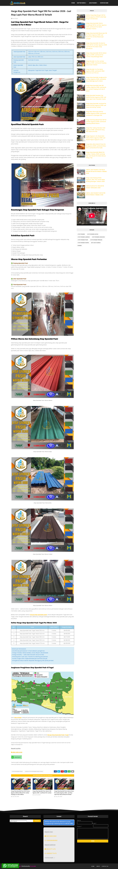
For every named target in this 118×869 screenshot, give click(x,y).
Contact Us (105, 866)
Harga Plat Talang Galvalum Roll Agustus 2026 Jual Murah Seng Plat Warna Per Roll (95, 129)
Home (92, 866)
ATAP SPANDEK (81, 234)
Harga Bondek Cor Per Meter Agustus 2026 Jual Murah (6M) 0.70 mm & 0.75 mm (95, 71)
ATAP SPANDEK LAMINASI (84, 237)
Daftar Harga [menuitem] (81, 3)
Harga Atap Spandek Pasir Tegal (58, 735)
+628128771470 (51, 853)
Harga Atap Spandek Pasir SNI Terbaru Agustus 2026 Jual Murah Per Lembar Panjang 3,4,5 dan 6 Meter (20, 792)
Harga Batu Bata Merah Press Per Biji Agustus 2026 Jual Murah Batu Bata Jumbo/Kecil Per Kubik (96, 146)
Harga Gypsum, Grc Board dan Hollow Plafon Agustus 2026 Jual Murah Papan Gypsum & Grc (95, 138)
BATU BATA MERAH (96, 242)
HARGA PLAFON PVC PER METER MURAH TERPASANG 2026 (95, 187)
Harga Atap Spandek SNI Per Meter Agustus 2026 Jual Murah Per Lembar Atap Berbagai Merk (96, 55)
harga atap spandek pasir (38, 615)
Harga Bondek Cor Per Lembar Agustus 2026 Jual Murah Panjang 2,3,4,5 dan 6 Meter (96, 63)
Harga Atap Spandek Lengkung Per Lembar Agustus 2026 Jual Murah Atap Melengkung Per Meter (96, 79)
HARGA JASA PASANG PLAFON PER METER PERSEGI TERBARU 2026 (95, 194)
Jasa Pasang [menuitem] (93, 3)
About (98, 866)
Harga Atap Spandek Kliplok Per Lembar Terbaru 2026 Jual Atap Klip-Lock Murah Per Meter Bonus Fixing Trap (96, 155)
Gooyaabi (33, 866)
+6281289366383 (51, 840)
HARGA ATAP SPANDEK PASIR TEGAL (34, 771)
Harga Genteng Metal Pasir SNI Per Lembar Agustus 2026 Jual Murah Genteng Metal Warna (96, 121)
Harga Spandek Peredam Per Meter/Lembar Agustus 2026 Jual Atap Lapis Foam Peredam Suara (96, 97)
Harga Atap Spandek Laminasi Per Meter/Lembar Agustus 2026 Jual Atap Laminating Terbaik (96, 105)
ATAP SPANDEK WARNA (83, 242)
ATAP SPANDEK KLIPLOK (92, 234)
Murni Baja (17, 717)
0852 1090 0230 (17, 752)
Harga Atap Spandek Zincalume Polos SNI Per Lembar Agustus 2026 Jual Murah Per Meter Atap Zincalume (96, 45)
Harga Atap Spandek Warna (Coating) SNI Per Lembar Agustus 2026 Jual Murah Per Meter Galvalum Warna (96, 26)
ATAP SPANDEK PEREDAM (96, 240)
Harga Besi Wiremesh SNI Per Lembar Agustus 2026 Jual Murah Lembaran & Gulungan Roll (96, 113)
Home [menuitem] (73, 3)
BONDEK (80, 245)
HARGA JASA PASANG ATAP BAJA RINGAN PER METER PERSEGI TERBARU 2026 (96, 171)
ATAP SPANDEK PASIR (17, 771)
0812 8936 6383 (51, 836)
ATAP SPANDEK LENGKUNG (98, 237)
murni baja (15, 18)
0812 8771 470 (51, 849)
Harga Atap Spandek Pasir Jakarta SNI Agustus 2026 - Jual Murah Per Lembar (42, 792)
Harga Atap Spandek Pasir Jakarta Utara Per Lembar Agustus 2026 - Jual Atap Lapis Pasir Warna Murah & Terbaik (64, 792)
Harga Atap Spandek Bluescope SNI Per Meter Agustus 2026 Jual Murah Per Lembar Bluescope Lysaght (96, 35)
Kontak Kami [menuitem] (104, 3)
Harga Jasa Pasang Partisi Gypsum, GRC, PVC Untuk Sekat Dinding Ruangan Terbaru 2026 (95, 179)
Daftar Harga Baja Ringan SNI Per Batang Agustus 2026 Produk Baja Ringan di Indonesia (96, 17)
